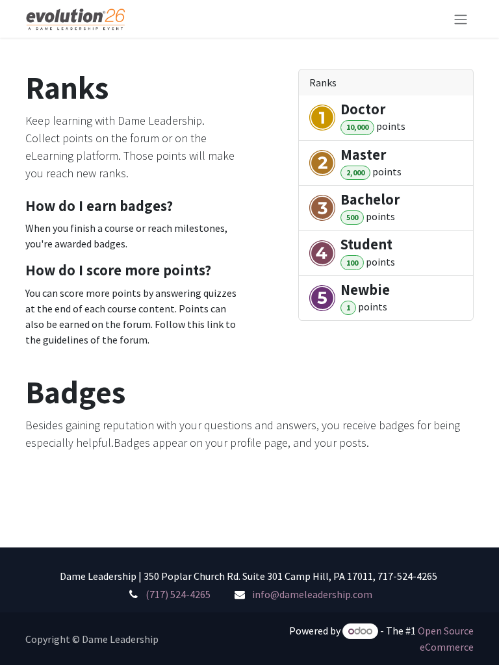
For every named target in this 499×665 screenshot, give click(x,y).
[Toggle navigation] (461, 18)
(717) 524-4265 (178, 594)
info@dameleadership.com (312, 594)
